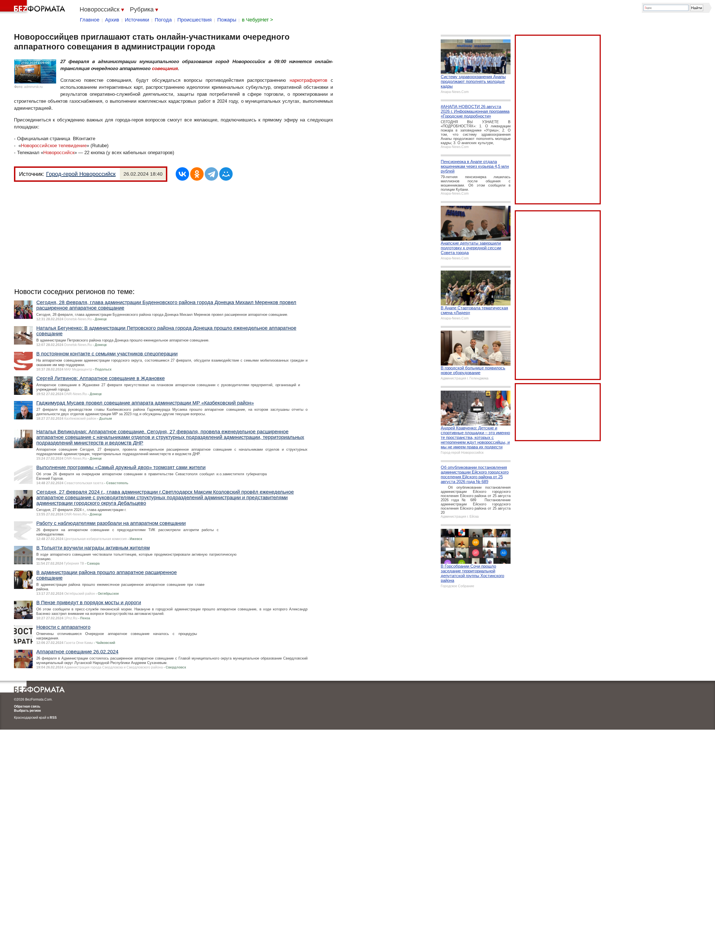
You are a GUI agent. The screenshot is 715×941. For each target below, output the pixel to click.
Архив (112, 20)
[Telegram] (211, 174)
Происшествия (194, 20)
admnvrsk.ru (33, 87)
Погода (163, 20)
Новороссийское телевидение (54, 145)
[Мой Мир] (226, 174)
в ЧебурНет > (257, 20)
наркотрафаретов (308, 80)
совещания (165, 68)
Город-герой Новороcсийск (81, 174)
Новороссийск (58, 152)
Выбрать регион (27, 711)
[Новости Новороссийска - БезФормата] (33, 7)
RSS (53, 718)
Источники (137, 20)
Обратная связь (27, 706)
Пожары (226, 20)
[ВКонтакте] (182, 174)
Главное (89, 20)
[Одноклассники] (197, 174)
